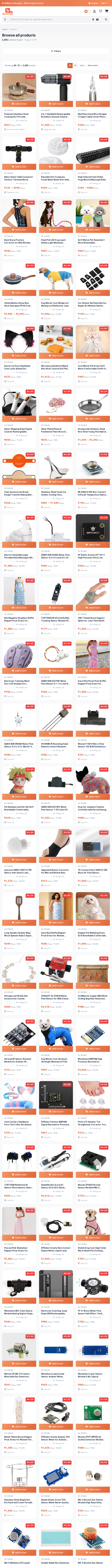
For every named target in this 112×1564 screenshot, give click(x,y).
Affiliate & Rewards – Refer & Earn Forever (24, 3)
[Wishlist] (101, 11)
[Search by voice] (93, 19)
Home (4, 29)
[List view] (75, 65)
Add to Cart (20, 104)
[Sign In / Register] (94, 11)
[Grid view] (69, 65)
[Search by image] (99, 19)
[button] (87, 11)
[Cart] (107, 11)
